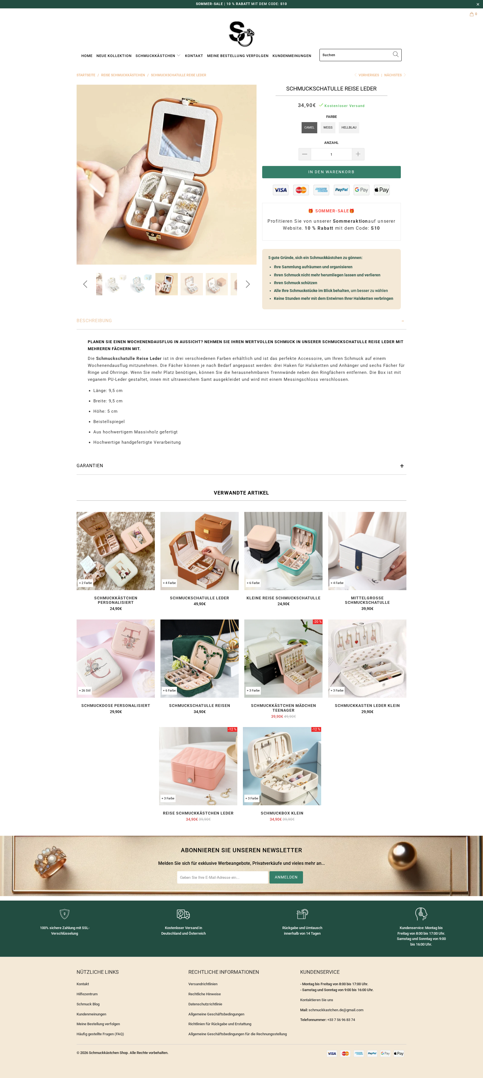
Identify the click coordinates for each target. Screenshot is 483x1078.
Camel (309, 127)
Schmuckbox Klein (282, 766)
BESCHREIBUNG (94, 320)
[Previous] (86, 175)
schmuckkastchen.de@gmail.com (336, 1010)
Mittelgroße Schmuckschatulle (367, 551)
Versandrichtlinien (202, 984)
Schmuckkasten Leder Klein (367, 658)
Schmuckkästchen (156, 56)
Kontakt (194, 56)
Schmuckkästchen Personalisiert (116, 551)
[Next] (247, 175)
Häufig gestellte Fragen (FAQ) (100, 1034)
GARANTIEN (90, 465)
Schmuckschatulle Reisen (199, 658)
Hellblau (349, 127)
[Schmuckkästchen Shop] (241, 34)
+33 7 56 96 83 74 (341, 1020)
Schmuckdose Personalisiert (116, 658)
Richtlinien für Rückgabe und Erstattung (219, 1024)
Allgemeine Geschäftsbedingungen (216, 1014)
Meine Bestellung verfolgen (238, 56)
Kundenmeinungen (292, 56)
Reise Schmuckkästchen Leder (198, 766)
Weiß (328, 127)
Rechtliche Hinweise (204, 994)
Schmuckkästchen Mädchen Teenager (283, 658)
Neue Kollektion (114, 56)
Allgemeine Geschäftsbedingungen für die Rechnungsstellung (237, 1034)
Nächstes (393, 75)
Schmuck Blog (88, 1004)
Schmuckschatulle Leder (199, 551)
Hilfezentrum (87, 994)
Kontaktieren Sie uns (316, 1000)
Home (87, 56)
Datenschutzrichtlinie (205, 1004)
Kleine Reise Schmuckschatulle (283, 551)
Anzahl (331, 143)
